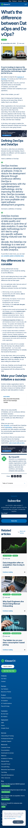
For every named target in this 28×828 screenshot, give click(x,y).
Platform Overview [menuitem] (6, 698)
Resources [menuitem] (4, 744)
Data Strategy (7, 594)
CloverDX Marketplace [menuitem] (7, 775)
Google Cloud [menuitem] (5, 728)
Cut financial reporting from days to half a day (13, 790)
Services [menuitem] (3, 733)
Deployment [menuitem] (4, 720)
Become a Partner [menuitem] (6, 691)
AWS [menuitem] (2, 722)
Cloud (3, 806)
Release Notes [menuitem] (5, 761)
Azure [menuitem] (3, 725)
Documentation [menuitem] (5, 750)
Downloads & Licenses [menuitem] (7, 753)
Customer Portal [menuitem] (5, 747)
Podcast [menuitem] (14, 1)
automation (8, 427)
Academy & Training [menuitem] (6, 758)
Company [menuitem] (4, 676)
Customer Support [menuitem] (6, 741)
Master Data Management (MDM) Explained (13, 784)
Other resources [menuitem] (5, 778)
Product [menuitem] (3, 695)
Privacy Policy (12, 818)
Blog (2, 781)
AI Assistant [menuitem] (4, 700)
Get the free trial (9, 671)
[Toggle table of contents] (25, 483)
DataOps (4, 39)
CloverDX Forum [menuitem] (5, 764)
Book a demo (8, 666)
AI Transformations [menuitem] (6, 703)
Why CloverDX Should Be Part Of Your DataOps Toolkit (11, 400)
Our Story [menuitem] (3, 678)
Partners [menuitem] (3, 686)
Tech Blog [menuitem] (4, 772)
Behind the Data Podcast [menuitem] (8, 769)
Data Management (16, 594)
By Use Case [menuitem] (4, 713)
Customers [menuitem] (4, 711)
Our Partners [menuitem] (4, 689)
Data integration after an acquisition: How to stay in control (13, 796)
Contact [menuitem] (20, 1)
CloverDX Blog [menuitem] (5, 766)
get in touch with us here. (17, 443)
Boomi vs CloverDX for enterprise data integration (11, 803)
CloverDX (6, 425)
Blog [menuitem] (10, 1)
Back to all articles (22, 532)
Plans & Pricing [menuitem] (5, 706)
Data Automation (6, 792)
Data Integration (7, 555)
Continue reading (8, 572)
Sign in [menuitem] (25, 1)
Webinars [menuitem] (3, 755)
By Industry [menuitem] (4, 716)
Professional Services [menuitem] (7, 738)
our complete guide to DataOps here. (12, 256)
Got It (18, 822)
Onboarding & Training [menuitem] (7, 736)
